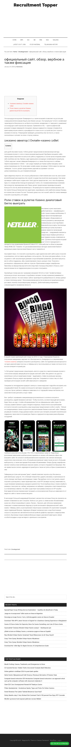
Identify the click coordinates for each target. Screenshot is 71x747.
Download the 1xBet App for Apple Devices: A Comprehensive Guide (26, 646)
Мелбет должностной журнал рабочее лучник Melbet (22, 699)
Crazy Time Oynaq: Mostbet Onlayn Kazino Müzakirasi (21, 638)
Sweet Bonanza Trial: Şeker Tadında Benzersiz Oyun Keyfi (23, 692)
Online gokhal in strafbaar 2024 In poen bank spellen (21, 671)
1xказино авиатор (10, 362)
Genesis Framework (43, 740)
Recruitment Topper (36, 5)
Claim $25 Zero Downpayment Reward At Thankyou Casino (23, 684)
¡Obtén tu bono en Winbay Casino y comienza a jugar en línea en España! (27, 631)
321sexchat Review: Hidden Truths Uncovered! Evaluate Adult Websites (27, 668)
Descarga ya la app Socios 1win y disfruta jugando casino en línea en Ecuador (29, 617)
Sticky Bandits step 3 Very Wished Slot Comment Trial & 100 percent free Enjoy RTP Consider (34, 695)
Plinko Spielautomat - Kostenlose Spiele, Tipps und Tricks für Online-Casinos (29, 688)
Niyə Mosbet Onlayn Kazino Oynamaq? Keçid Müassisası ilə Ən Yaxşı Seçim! (29, 635)
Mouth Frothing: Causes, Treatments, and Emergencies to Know (24, 664)
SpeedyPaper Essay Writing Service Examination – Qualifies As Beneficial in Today (31, 610)
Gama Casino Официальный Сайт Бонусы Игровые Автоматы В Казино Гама (30, 675)
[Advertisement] (35, 22)
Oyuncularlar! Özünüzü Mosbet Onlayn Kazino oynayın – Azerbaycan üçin (27, 628)
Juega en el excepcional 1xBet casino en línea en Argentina (23, 613)
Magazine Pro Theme (28, 740)
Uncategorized (15, 549)
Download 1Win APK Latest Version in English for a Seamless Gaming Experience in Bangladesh (35, 621)
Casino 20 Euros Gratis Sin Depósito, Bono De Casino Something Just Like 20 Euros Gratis (33, 624)
